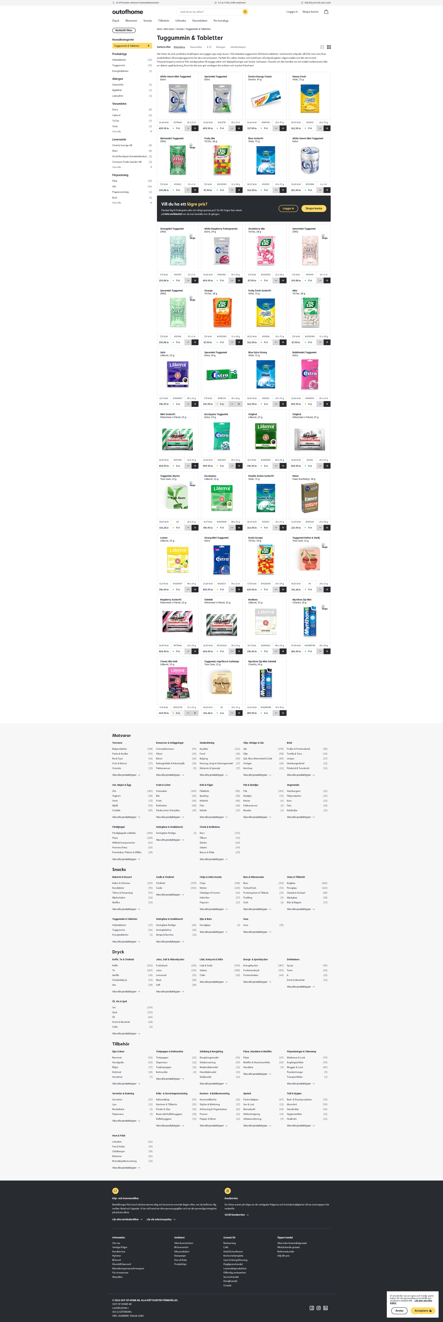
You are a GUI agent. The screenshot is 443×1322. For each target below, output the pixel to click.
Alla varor (169, 29)
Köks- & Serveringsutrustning (171, 1093)
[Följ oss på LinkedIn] (325, 1308)
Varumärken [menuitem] (199, 20)
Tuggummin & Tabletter (198, 29)
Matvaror (121, 735)
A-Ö (209, 47)
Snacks (180, 29)
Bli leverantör (181, 1247)
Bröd (289, 743)
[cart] (326, 11)
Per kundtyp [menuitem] (221, 20)
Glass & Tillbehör (296, 877)
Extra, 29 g (210, 231)
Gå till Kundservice (235, 1215)
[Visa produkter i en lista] (322, 47)
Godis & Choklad (165, 877)
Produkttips (180, 1264)
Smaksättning (207, 743)
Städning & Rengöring (211, 1051)
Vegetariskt (293, 785)
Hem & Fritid (118, 1135)
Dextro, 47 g (254, 79)
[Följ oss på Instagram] (319, 1308)
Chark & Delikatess (210, 827)
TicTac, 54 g (254, 540)
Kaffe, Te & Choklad (123, 959)
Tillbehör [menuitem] (163, 20)
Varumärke (196, 47)
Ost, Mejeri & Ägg (121, 785)
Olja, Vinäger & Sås (253, 743)
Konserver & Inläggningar (170, 743)
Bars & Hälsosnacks (253, 877)
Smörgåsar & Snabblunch (169, 827)
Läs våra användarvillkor (125, 1219)
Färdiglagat (118, 827)
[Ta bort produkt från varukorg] (188, 128)
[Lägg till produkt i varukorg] (195, 128)
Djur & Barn (206, 919)
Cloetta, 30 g (299, 602)
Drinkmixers (293, 959)
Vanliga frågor (119, 1247)
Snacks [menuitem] (147, 20)
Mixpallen (117, 1277)
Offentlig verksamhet (234, 1272)
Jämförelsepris (238, 47)
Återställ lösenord (121, 1264)
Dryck (118, 951)
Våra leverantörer (183, 1243)
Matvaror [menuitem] (131, 20)
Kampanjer (180, 1255)
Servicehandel (231, 1277)
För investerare (120, 1272)
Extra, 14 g (209, 355)
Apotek (247, 1093)
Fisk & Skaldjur (251, 785)
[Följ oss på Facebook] (312, 1308)
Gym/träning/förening (235, 1260)
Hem (159, 29)
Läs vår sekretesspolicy (159, 1219)
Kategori (220, 47)
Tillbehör (120, 1043)
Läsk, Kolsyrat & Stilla (211, 959)
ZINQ (163, 141)
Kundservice (118, 1251)
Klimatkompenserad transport (128, 1268)
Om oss (116, 1243)
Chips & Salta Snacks (211, 877)
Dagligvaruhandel (233, 1264)
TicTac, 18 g (210, 141)
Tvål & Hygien (294, 1093)
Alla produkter (181, 1251)
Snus (245, 919)
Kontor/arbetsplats (233, 1255)
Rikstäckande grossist (288, 1247)
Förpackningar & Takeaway (301, 1051)
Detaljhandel (230, 1281)
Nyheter (116, 1255)
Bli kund (116, 1260)
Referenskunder (285, 1251)
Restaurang (229, 1243)
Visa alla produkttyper (124, 775)
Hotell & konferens (233, 1251)
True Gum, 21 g (168, 479)
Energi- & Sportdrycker (255, 959)
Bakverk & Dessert (122, 877)
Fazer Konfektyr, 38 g (303, 479)
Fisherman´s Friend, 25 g (173, 417)
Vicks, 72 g (298, 79)
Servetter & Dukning (123, 1093)
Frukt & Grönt (163, 785)
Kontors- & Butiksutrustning (214, 1093)
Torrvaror (117, 743)
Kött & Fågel (206, 785)
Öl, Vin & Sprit (119, 1001)
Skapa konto (310, 11)
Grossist (227, 1285)
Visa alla (116, 131)
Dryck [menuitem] (115, 20)
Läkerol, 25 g (167, 355)
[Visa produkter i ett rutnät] (329, 47)
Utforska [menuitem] (180, 20)
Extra (163, 79)
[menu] (221, 20)
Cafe (225, 1247)
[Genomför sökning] (245, 12)
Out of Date (180, 1260)
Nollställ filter (123, 30)
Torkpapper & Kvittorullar (169, 1051)
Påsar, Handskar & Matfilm (257, 1051)
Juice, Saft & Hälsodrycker (170, 959)
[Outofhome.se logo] (127, 12)
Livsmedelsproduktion (235, 1268)
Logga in (288, 208)
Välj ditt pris (283, 1255)
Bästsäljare (179, 47)
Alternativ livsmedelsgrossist (292, 1243)
